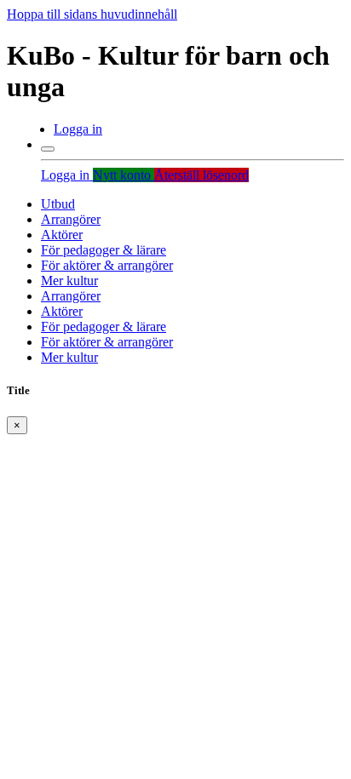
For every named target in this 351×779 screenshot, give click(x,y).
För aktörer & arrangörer (107, 265)
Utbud (58, 204)
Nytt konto (123, 175)
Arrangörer (71, 219)
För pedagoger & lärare (103, 250)
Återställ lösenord (201, 175)
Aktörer (62, 234)
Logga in (78, 129)
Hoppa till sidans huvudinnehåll (92, 14)
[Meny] (48, 149)
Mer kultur (69, 280)
